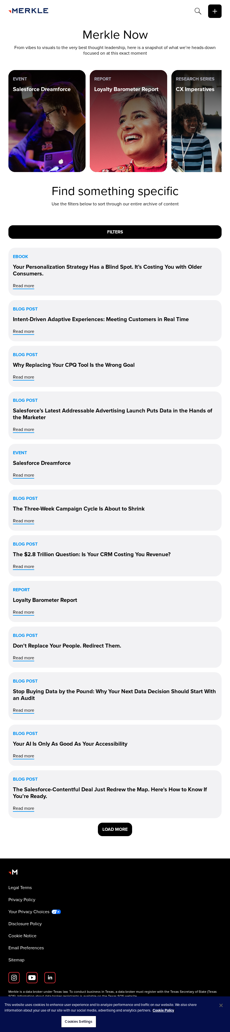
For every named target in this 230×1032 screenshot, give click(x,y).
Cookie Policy (163, 1010)
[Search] (198, 11)
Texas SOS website (122, 996)
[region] (115, 1014)
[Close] (221, 1005)
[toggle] (215, 11)
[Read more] (115, 272)
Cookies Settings (78, 1021)
